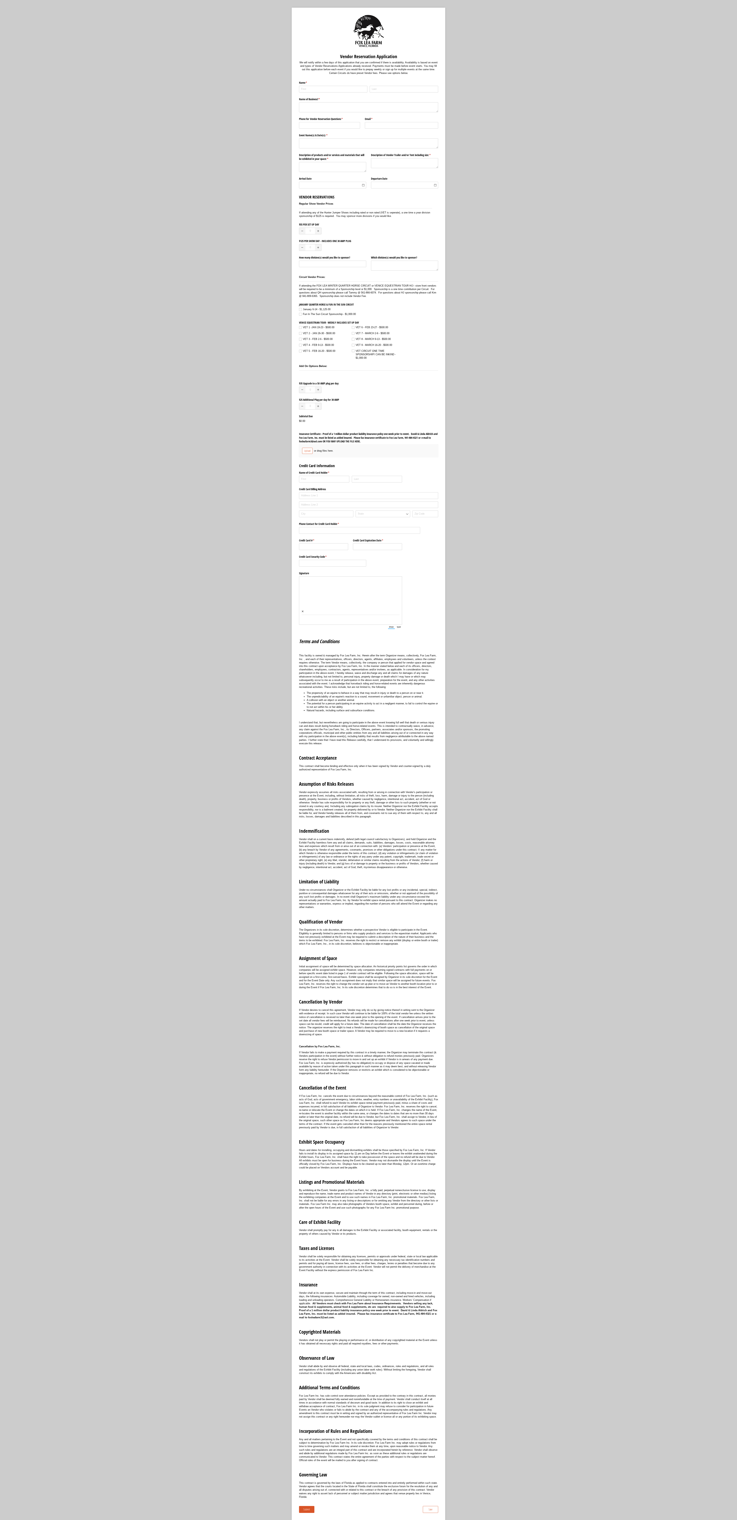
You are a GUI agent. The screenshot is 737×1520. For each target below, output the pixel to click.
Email (373, 119)
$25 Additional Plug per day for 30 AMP (319, 399)
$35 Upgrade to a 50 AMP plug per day (319, 383)
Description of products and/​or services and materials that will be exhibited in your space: (331, 157)
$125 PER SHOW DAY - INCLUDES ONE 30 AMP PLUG (325, 241)
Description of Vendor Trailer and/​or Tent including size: (404, 155)
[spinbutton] (310, 231)
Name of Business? (314, 99)
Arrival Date (305, 178)
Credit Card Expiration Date (372, 540)
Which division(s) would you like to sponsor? (395, 257)
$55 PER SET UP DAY (309, 224)
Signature (304, 573)
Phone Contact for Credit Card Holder (323, 524)
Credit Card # (311, 540)
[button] (302, 231)
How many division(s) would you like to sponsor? (326, 257)
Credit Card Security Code (317, 556)
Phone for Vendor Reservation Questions (325, 119)
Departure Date (379, 178)
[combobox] (383, 514)
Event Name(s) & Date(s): (318, 135)
